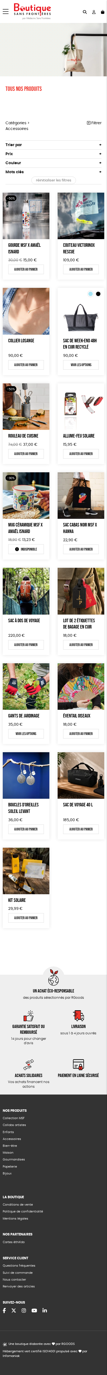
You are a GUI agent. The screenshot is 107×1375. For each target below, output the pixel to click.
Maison (8, 1152)
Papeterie (10, 1166)
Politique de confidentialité (23, 1211)
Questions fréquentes (19, 1265)
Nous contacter (14, 1279)
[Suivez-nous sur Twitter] (13, 1311)
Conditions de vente (18, 1204)
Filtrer (96, 123)
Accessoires (12, 1138)
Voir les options (81, 365)
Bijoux (7, 1173)
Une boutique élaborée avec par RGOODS (42, 1343)
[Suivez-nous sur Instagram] (24, 1311)
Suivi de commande (18, 1272)
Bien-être (10, 1145)
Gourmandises (14, 1159)
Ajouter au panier (26, 269)
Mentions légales (15, 1218)
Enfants (8, 1132)
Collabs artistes (14, 1125)
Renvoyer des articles (19, 1286)
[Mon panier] (102, 12)
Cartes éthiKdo (14, 1242)
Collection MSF (13, 1118)
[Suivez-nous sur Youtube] (34, 1311)
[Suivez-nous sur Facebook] (4, 1311)
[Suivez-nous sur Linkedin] (45, 1311)
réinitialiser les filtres (53, 180)
